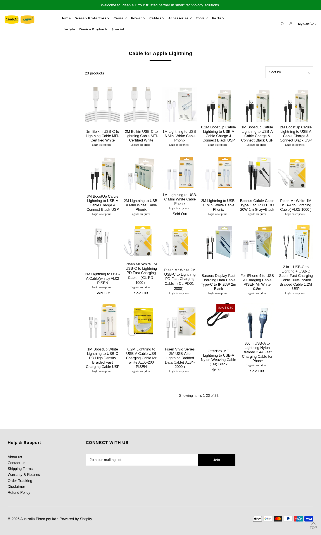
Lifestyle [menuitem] (67, 29)
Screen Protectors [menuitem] (90, 18)
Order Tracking (20, 481)
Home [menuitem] (65, 18)
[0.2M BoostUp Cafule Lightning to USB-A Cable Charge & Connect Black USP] (218, 104)
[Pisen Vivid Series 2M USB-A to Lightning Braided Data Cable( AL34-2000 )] (179, 320)
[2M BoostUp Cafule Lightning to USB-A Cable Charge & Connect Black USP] (295, 104)
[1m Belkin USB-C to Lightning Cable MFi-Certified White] (102, 104)
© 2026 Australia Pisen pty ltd (32, 519)
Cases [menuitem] (119, 18)
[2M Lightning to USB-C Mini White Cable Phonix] (218, 172)
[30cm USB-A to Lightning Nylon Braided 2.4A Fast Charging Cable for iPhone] (257, 320)
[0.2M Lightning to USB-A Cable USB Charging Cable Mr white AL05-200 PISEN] (141, 320)
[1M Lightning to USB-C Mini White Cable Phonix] (179, 172)
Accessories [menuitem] (178, 18)
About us (15, 457)
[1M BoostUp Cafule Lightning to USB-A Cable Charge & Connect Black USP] (257, 104)
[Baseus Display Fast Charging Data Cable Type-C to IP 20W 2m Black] (218, 241)
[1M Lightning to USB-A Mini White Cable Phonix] (179, 104)
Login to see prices (101, 144)
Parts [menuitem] (216, 18)
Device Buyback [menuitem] (93, 29)
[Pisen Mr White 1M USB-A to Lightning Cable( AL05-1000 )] (295, 172)
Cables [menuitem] (155, 18)
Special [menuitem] (118, 29)
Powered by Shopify (76, 519)
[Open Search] (282, 23)
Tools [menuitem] (200, 18)
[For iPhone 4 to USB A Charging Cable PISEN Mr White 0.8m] (257, 241)
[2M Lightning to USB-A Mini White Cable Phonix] (141, 172)
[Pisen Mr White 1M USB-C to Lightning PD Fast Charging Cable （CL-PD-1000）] (141, 241)
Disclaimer (16, 487)
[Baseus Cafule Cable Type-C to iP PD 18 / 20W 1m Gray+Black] (257, 172)
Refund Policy (19, 492)
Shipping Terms (20, 469)
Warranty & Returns (24, 475)
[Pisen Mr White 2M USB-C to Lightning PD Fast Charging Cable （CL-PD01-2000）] (179, 241)
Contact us (16, 463)
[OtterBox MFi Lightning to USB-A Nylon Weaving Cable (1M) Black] (218, 314)
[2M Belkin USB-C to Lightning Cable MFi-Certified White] (141, 104)
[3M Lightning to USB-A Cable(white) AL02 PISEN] (102, 241)
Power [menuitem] (136, 18)
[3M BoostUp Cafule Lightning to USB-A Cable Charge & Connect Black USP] (102, 172)
